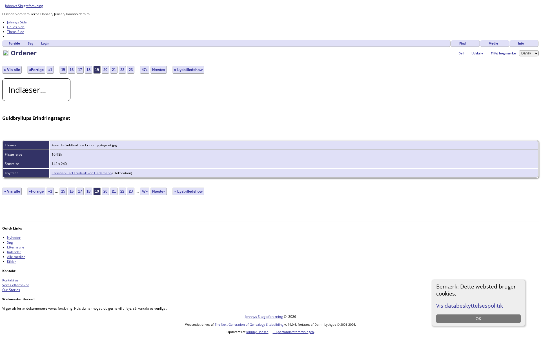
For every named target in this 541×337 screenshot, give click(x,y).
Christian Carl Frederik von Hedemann (82, 173)
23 (131, 70)
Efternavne (15, 247)
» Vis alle (12, 70)
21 (114, 70)
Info (521, 43)
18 (88, 70)
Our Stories (11, 289)
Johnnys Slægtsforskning (24, 5)
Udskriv (477, 53)
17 (80, 70)
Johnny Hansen (257, 332)
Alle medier (16, 256)
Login (45, 43)
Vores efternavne (15, 285)
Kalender (14, 252)
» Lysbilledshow (188, 70)
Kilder (11, 261)
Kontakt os (10, 280)
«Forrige (36, 70)
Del (461, 53)
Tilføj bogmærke (503, 53)
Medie (493, 43)
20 (105, 70)
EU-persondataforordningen (293, 332)
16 (72, 70)
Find (462, 43)
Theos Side (15, 31)
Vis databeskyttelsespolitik (469, 305)
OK (478, 318)
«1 (50, 70)
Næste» (158, 70)
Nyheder (14, 237)
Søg (30, 43)
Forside (14, 43)
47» (145, 70)
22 (122, 70)
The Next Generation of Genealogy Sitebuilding (249, 324)
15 (63, 70)
